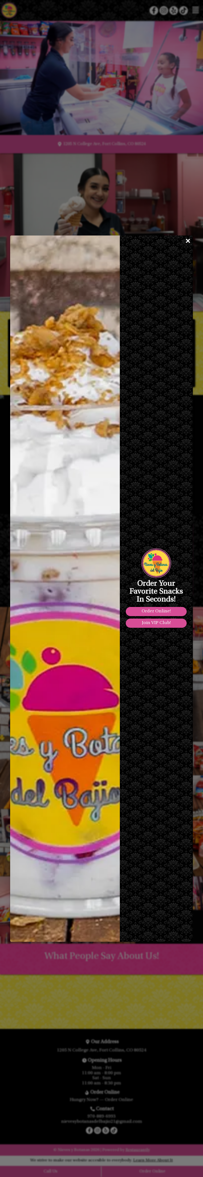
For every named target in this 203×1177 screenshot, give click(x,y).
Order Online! (156, 611)
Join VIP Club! (156, 622)
